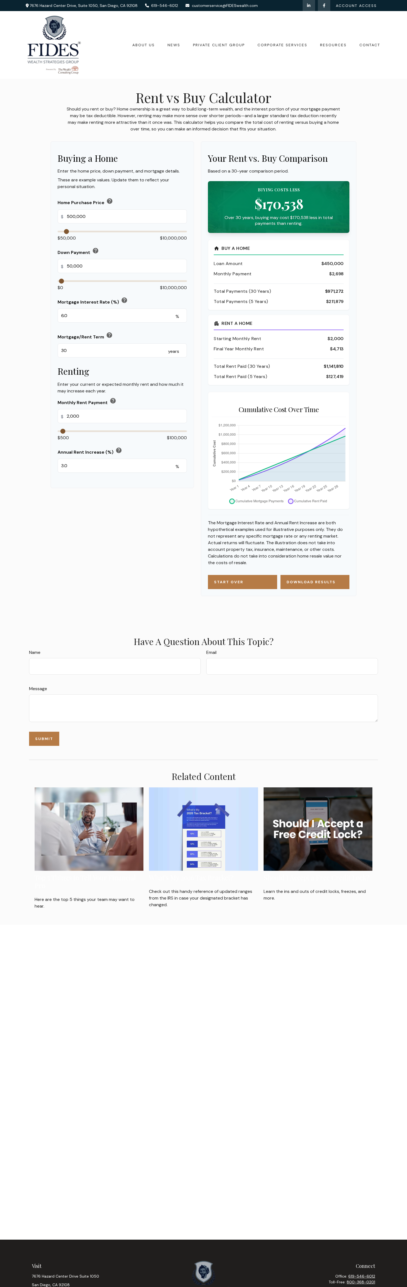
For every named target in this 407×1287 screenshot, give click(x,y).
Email (211, 652)
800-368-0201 (361, 1282)
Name (34, 652)
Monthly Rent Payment (87, 401)
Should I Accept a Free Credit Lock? (316, 877)
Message (38, 689)
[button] (143, 45)
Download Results (311, 582)
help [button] (109, 200)
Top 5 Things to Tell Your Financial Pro (85, 881)
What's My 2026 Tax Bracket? (191, 877)
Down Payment (78, 251)
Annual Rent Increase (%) (90, 451)
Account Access (356, 5)
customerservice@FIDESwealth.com (225, 5)
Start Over (228, 582)
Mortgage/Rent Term (85, 336)
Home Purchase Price (85, 201)
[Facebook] (324, 5)
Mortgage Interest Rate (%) (93, 301)
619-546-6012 (164, 5)
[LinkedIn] (309, 5)
